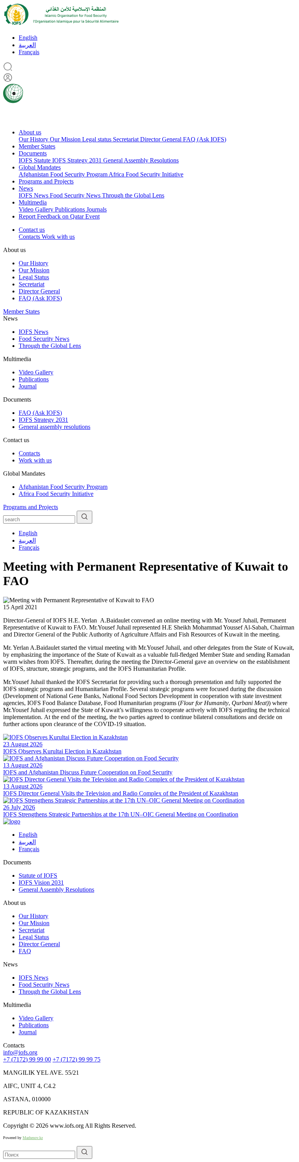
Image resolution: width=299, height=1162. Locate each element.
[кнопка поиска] (84, 517)
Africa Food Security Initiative (146, 174)
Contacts (30, 236)
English (28, 37)
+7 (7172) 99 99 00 (27, 1059)
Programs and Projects (46, 181)
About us (30, 132)
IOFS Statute (35, 160)
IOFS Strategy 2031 (77, 160)
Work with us (58, 236)
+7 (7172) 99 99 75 (76, 1059)
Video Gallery (37, 209)
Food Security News (76, 195)
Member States (37, 146)
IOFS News (34, 195)
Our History (34, 139)
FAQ (25, 951)
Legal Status (34, 277)
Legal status (97, 139)
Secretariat (126, 139)
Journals (96, 209)
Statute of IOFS (38, 875)
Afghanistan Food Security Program (64, 174)
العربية (27, 45)
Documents (33, 153)
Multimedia (33, 202)
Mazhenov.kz (33, 1138)
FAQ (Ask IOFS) (204, 139)
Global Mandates (40, 167)
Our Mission (66, 139)
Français (29, 52)
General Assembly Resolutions (141, 160)
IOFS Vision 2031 (41, 882)
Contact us (32, 229)
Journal (28, 386)
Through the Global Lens (133, 195)
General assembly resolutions (54, 426)
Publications (70, 209)
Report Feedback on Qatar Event (59, 216)
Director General (161, 139)
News (26, 188)
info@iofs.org (20, 1052)
